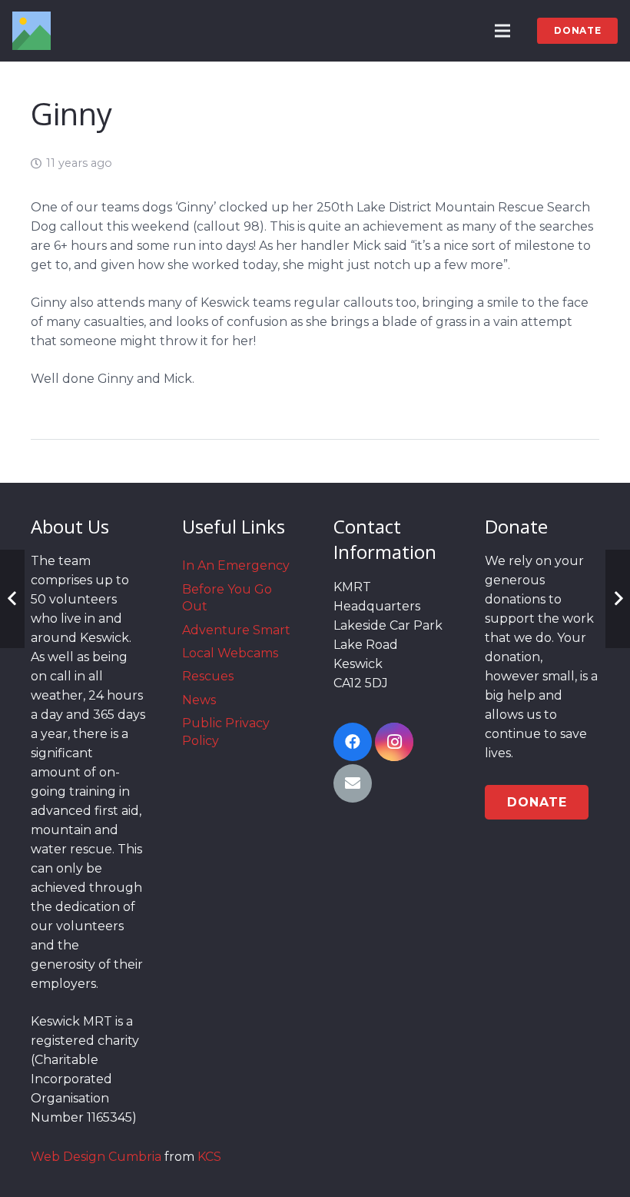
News (199, 700)
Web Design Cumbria (96, 1156)
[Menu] (503, 31)
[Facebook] (352, 742)
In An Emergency (236, 565)
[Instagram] (394, 742)
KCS (209, 1156)
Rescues (208, 676)
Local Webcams (230, 653)
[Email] (352, 783)
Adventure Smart (236, 630)
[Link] (31, 31)
